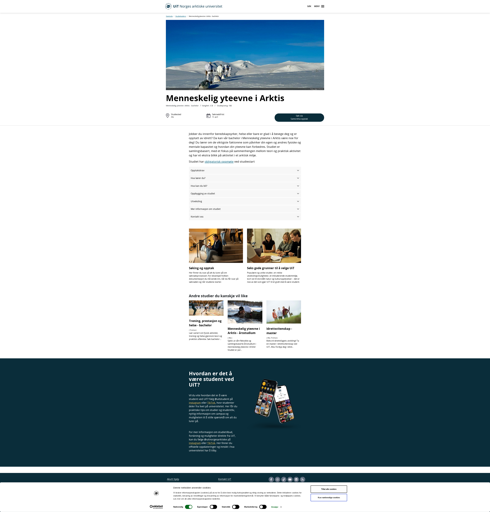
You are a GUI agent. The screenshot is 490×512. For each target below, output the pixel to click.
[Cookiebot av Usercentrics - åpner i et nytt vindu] (156, 507)
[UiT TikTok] (283, 479)
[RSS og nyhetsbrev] (302, 479)
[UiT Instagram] (277, 479)
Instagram (195, 402)
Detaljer (274, 507)
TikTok (211, 402)
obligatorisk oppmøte (219, 161)
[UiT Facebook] (271, 479)
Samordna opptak (299, 117)
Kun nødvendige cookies (329, 497)
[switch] (213, 507)
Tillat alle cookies (328, 489)
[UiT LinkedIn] (296, 479)
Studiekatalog (180, 16)
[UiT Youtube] (290, 479)
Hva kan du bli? (199, 185)
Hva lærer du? (198, 178)
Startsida (169, 16)
